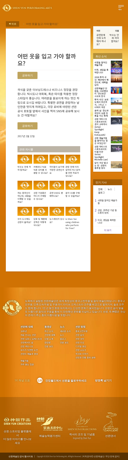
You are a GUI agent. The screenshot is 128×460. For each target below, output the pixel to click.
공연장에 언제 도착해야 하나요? (101, 39)
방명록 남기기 (103, 380)
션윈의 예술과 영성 (29, 353)
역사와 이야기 (82, 353)
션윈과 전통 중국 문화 (86, 357)
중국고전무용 (82, 331)
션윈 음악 (80, 335)
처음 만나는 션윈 (28, 335)
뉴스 (110, 189)
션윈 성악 (80, 338)
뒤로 (13, 23)
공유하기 (27, 75)
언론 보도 (48, 346)
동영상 (48, 326)
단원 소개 (48, 338)
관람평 (47, 342)
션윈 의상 (80, 342)
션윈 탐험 (81, 326)
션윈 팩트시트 (26, 346)
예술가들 (24, 360)
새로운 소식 (65, 331)
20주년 (23, 331)
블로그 (101, 192)
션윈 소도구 (81, 350)
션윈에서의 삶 (26, 342)
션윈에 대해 (26, 326)
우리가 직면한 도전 (29, 350)
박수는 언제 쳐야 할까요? (114, 38)
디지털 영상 (81, 346)
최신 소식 (48, 331)
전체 (100, 189)
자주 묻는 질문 (27, 364)
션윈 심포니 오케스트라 (31, 338)
